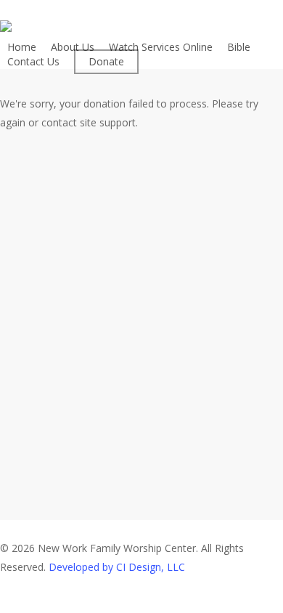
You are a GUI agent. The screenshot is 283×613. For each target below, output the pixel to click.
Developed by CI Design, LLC (117, 567)
